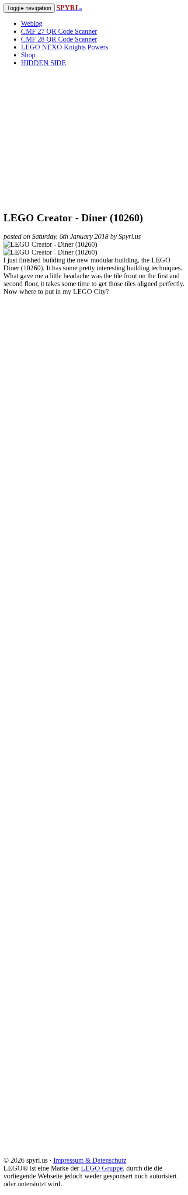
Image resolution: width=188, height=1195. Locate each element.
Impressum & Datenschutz (89, 1160)
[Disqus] (94, 601)
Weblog (31, 23)
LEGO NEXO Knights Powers (64, 47)
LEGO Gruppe (102, 1168)
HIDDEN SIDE (43, 62)
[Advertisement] (94, 138)
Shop (28, 55)
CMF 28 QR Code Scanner (59, 39)
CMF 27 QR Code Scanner (59, 31)
